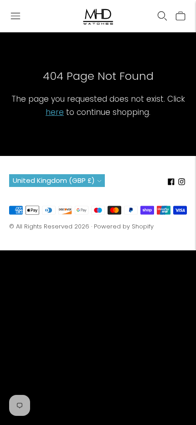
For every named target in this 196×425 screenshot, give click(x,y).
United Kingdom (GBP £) (54, 180)
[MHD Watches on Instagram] (181, 182)
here (55, 112)
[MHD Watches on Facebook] (171, 182)
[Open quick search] (162, 16)
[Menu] (15, 16)
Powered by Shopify (124, 226)
